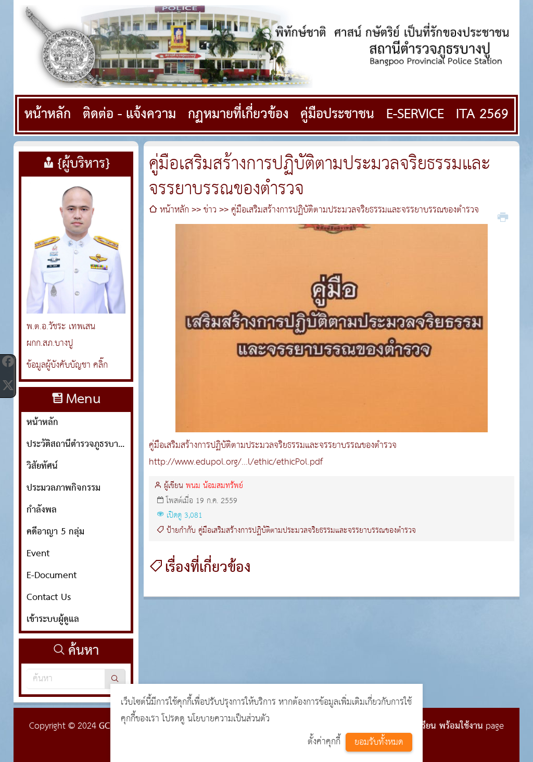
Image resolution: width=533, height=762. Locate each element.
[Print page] (503, 216)
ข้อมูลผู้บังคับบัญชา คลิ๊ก (67, 365)
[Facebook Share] (8, 361)
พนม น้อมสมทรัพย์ (214, 486)
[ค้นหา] (115, 679)
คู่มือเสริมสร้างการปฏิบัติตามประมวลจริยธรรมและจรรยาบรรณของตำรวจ (307, 530)
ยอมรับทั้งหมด (378, 742)
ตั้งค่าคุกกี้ (324, 742)
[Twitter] (8, 385)
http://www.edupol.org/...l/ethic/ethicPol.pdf (236, 462)
